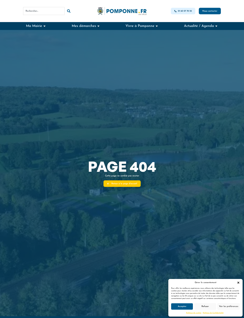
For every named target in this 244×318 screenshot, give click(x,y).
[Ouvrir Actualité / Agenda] (216, 26)
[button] (238, 282)
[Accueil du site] (122, 11)
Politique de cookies (193, 313)
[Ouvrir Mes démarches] (98, 26)
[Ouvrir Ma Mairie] (44, 26)
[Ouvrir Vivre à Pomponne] (156, 26)
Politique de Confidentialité (213, 313)
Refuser (205, 306)
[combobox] (44, 11)
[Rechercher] (69, 11)
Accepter (182, 306)
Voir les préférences (228, 306)
